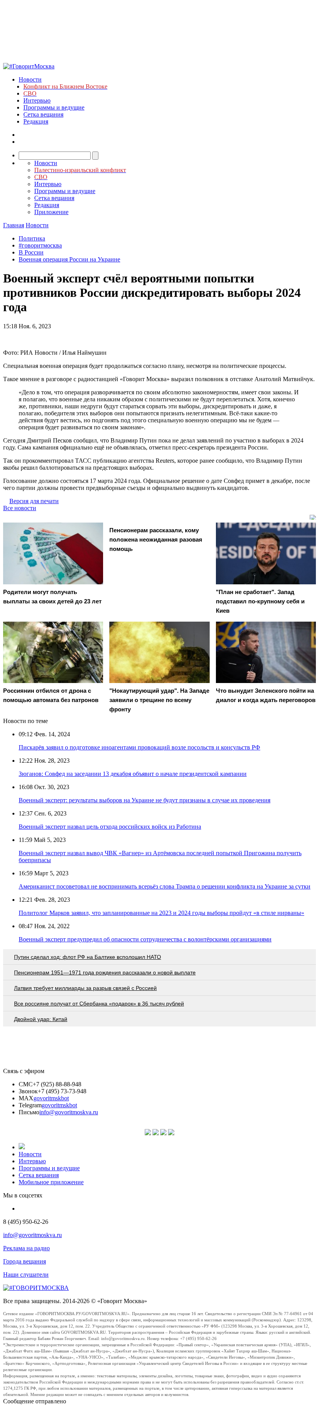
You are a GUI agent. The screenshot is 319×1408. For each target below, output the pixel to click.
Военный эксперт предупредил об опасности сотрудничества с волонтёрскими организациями (145, 939)
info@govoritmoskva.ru (68, 1112)
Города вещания (24, 1261)
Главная (13, 225)
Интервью (37, 100)
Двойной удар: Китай (40, 1019)
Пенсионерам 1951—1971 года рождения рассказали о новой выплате (105, 972)
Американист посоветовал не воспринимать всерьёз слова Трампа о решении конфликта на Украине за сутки (164, 886)
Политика (32, 238)
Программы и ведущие (53, 107)
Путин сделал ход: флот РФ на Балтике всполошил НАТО (87, 957)
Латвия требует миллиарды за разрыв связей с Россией (85, 988)
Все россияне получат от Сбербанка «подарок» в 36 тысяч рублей (99, 1003)
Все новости (19, 508)
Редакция (35, 121)
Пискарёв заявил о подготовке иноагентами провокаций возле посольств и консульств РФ (139, 747)
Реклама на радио (26, 1248)
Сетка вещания (43, 114)
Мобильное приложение (51, 1182)
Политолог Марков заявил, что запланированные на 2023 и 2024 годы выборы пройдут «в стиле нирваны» (161, 913)
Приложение (51, 212)
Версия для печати (34, 501)
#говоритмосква (40, 245)
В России (31, 252)
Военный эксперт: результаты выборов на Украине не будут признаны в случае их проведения (144, 800)
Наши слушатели (26, 1274)
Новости (30, 79)
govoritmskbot (51, 1098)
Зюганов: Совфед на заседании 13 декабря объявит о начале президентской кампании (133, 773)
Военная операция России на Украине (69, 259)
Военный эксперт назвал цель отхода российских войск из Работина (110, 826)
